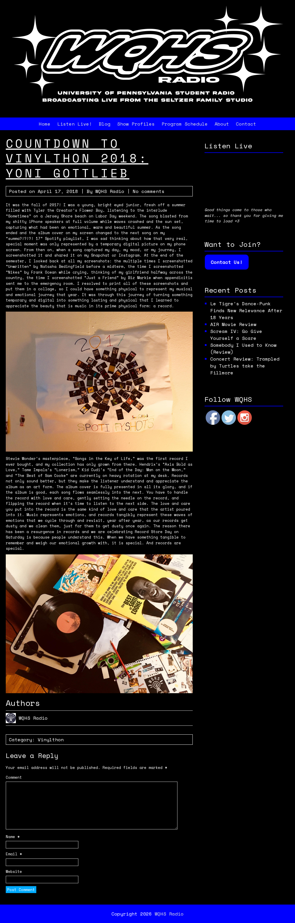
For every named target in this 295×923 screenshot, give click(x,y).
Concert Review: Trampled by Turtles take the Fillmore (244, 365)
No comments (148, 191)
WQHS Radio (109, 191)
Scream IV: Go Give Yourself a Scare (236, 335)
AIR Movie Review (233, 324)
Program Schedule (185, 123)
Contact (246, 123)
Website (14, 871)
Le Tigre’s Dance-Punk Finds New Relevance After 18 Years (246, 310)
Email (14, 854)
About (222, 123)
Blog (104, 123)
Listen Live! (74, 123)
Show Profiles (136, 123)
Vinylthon (51, 739)
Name (13, 836)
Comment (14, 777)
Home (44, 123)
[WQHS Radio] (147, 108)
